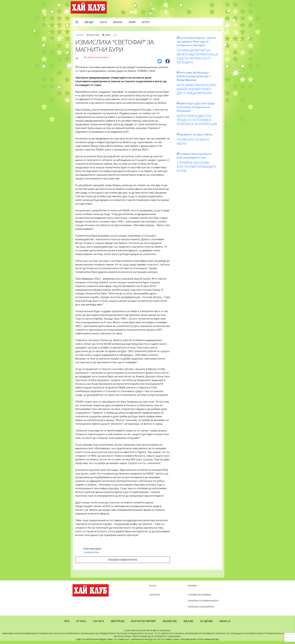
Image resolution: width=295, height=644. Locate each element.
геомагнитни (91, 552)
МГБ (66, 621)
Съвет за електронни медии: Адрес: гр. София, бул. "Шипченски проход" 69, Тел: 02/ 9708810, (124, 639)
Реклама (192, 585)
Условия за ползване (199, 594)
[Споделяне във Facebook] (167, 61)
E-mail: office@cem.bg (184, 639)
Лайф (132, 22)
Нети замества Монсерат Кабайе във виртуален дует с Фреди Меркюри (196, 89)
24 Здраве (206, 621)
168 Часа (98, 621)
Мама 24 (225, 621)
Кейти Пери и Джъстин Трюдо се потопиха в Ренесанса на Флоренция (197, 120)
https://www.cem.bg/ (208, 639)
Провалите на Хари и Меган (193, 141)
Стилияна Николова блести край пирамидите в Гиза (196, 166)
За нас (152, 585)
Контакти (154, 594)
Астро (145, 22)
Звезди (88, 22)
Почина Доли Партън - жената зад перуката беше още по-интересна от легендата (197, 56)
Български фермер (143, 621)
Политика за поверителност (203, 600)
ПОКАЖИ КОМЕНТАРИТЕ (122, 559)
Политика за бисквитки (201, 606)
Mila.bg (188, 621)
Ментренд (117, 621)
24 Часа (81, 621)
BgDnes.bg (170, 621)
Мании (117, 22)
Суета (103, 22)
